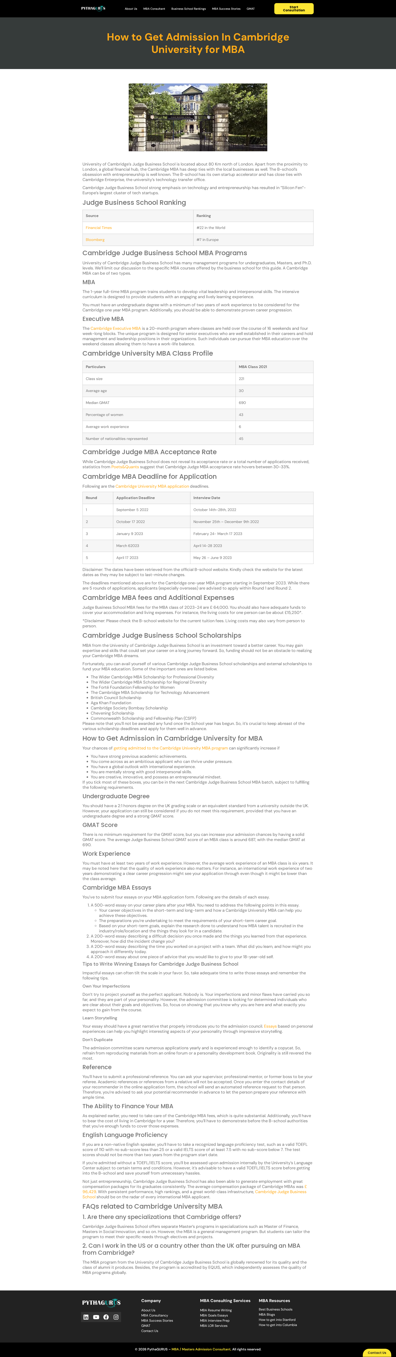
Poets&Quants (125, 466)
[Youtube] (96, 1317)
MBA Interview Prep (215, 1320)
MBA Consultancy (154, 1315)
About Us (131, 9)
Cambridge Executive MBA (116, 328)
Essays (270, 1026)
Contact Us (149, 1331)
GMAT (251, 9)
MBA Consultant (154, 9)
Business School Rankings (188, 9)
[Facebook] (106, 1317)
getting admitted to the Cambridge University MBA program (171, 748)
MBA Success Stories (226, 9)
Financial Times (99, 227)
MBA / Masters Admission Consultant (201, 1349)
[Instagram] (116, 1317)
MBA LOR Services (213, 1326)
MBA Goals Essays (214, 1315)
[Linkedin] (86, 1317)
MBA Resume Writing (216, 1310)
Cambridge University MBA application (152, 486)
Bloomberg (95, 239)
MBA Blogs (267, 1314)
